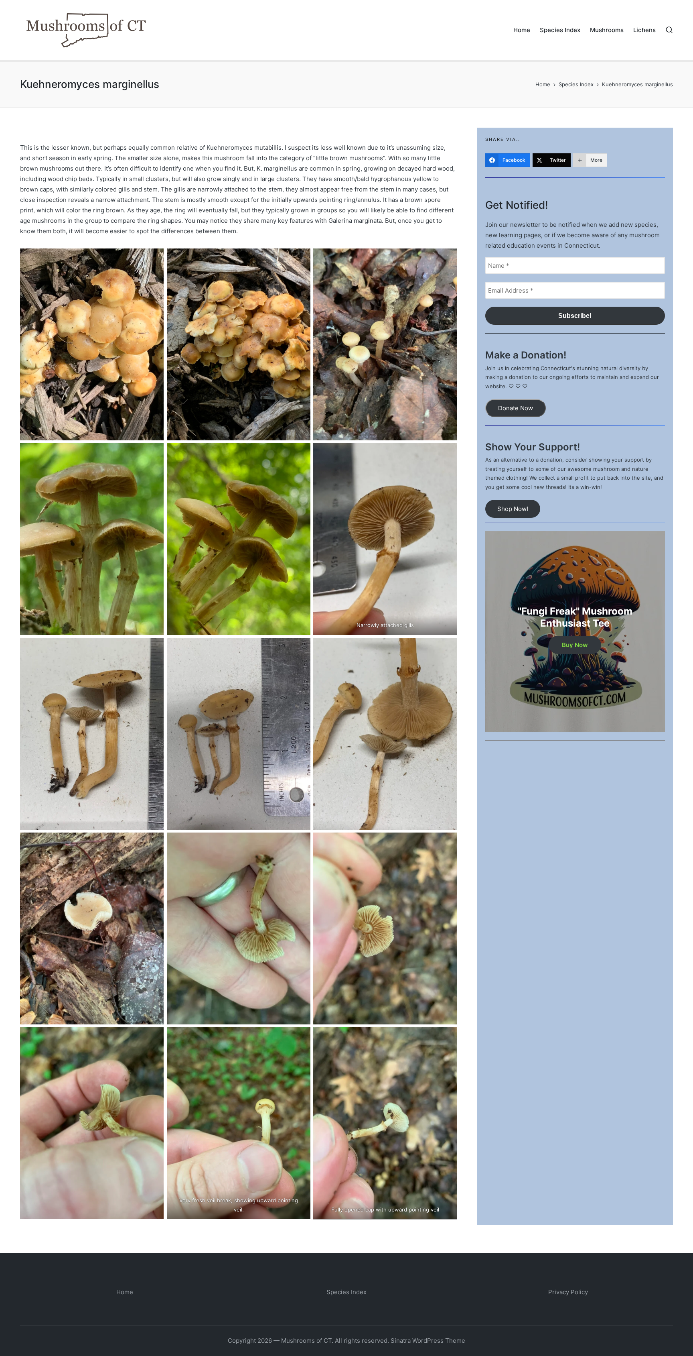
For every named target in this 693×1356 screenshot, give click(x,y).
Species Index (346, 1292)
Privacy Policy (568, 1292)
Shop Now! (512, 509)
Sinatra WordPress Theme (428, 1340)
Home (124, 1292)
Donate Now (515, 408)
